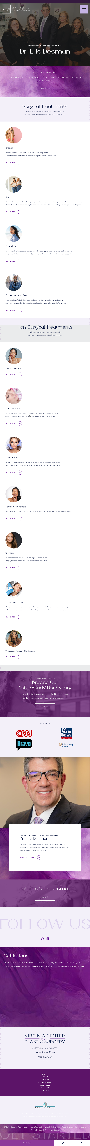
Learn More (45, 88)
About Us (45, 1077)
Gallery (45, 1088)
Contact (45, 1090)
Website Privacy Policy (70, 1127)
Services (45, 1079)
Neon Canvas (54, 1130)
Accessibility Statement (52, 1127)
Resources (45, 1085)
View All (45, 707)
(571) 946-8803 (45, 1057)
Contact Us (27, 1143)
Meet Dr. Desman (28, 857)
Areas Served (45, 1082)
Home (45, 1074)
